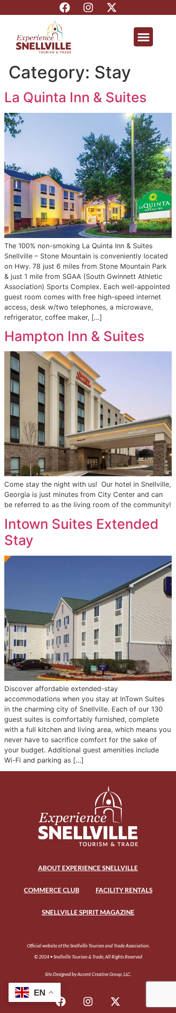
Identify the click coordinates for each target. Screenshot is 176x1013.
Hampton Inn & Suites (74, 336)
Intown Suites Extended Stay (81, 532)
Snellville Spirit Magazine (88, 912)
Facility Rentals (124, 890)
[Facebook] (64, 7)
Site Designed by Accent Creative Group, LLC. (88, 974)
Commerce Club (51, 890)
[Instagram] (88, 7)
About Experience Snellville (88, 868)
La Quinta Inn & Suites (75, 97)
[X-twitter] (111, 7)
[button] (143, 36)
